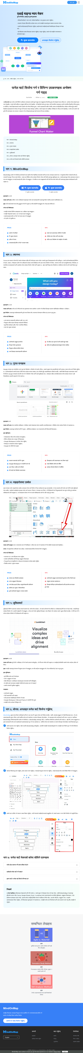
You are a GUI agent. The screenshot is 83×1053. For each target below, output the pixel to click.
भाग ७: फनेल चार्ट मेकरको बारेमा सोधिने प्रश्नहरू (18, 159)
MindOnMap (6, 715)
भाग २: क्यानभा (10, 143)
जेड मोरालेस (29, 97)
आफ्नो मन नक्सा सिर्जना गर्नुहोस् (15, 1021)
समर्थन (55, 1035)
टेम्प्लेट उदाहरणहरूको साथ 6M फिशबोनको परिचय (42, 994)
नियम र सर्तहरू (76, 1038)
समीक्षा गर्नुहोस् (13, 78)
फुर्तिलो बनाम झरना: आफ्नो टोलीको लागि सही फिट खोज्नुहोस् (41, 947)
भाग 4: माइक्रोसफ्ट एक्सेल (13, 149)
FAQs (55, 1038)
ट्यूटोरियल (56, 1041)
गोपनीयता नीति (76, 1035)
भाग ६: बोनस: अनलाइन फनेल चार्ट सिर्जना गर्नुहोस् (18, 156)
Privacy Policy (57, 1051)
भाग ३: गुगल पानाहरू (11, 146)
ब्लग (8, 78)
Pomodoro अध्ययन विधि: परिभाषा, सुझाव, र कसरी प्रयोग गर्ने (41, 970)
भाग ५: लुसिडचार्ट (11, 153)
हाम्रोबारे (33, 1035)
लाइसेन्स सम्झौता (76, 1041)
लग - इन (72, 2)
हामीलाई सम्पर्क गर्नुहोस (36, 1038)
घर (5, 78)
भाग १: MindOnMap (12, 140)
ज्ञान (41, 944)
